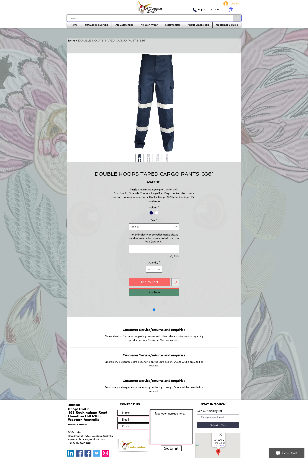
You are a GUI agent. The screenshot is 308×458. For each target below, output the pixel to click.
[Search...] (237, 18)
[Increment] (159, 269)
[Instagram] (105, 453)
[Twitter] (96, 453)
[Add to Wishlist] (175, 282)
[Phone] (194, 10)
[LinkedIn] (70, 453)
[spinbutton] (154, 269)
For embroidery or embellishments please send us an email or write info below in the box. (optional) (154, 238)
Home (71, 40)
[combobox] (154, 226)
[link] (231, 9)
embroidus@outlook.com (90, 439)
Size (154, 220)
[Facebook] (79, 453)
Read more (154, 201)
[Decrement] (148, 269)
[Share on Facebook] (154, 310)
